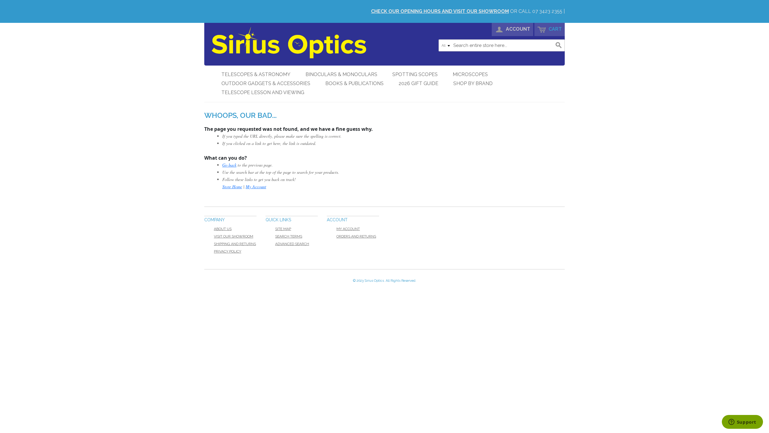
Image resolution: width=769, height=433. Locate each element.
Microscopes (470, 74)
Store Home (232, 186)
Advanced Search (292, 244)
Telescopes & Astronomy (255, 74)
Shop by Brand (473, 83)
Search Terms (288, 236)
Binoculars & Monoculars (341, 74)
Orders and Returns (356, 236)
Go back (229, 165)
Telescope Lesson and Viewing (262, 92)
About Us (223, 229)
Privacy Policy (227, 251)
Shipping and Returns (235, 244)
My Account (256, 186)
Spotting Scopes (415, 74)
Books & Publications (354, 83)
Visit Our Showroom (233, 236)
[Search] (559, 45)
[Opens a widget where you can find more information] (742, 422)
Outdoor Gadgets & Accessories (265, 83)
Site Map (283, 229)
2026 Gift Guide (418, 83)
